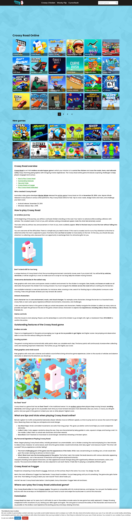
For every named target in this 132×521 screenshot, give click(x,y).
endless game (76, 406)
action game (62, 195)
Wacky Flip (62, 3)
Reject (25, 518)
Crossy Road (18, 170)
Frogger (44, 471)
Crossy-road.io (44, 489)
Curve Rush (73, 3)
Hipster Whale (43, 195)
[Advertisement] (66, 19)
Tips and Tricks (23, 183)
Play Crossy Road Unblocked (28, 187)
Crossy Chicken (48, 3)
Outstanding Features (26, 181)
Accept (17, 518)
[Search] (116, 2)
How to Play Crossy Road (26, 179)
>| (71, 114)
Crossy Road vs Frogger (26, 185)
